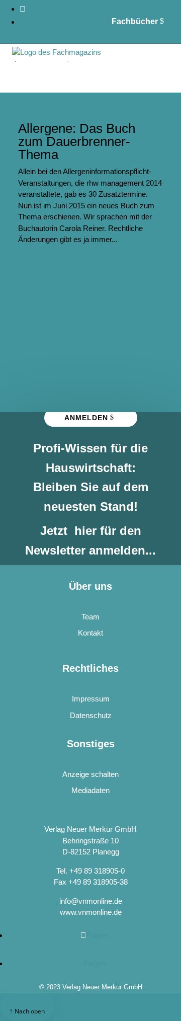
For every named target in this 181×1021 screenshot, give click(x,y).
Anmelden (86, 418)
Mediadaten (90, 790)
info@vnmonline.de (90, 901)
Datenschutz (91, 715)
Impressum (91, 698)
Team (90, 616)
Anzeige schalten (90, 774)
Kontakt (90, 633)
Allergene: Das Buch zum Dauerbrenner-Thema (76, 141)
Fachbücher (135, 21)
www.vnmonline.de (91, 912)
